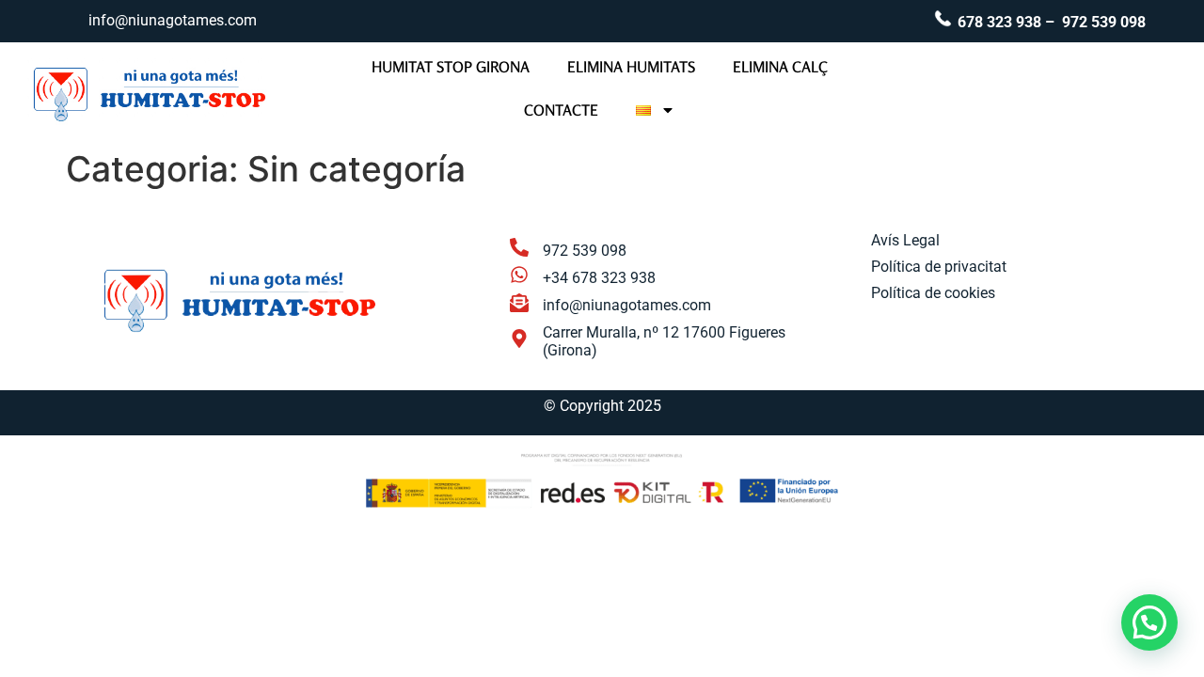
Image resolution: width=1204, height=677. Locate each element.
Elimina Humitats (631, 66)
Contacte (561, 110)
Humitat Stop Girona (451, 66)
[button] (1149, 622)
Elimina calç (780, 66)
